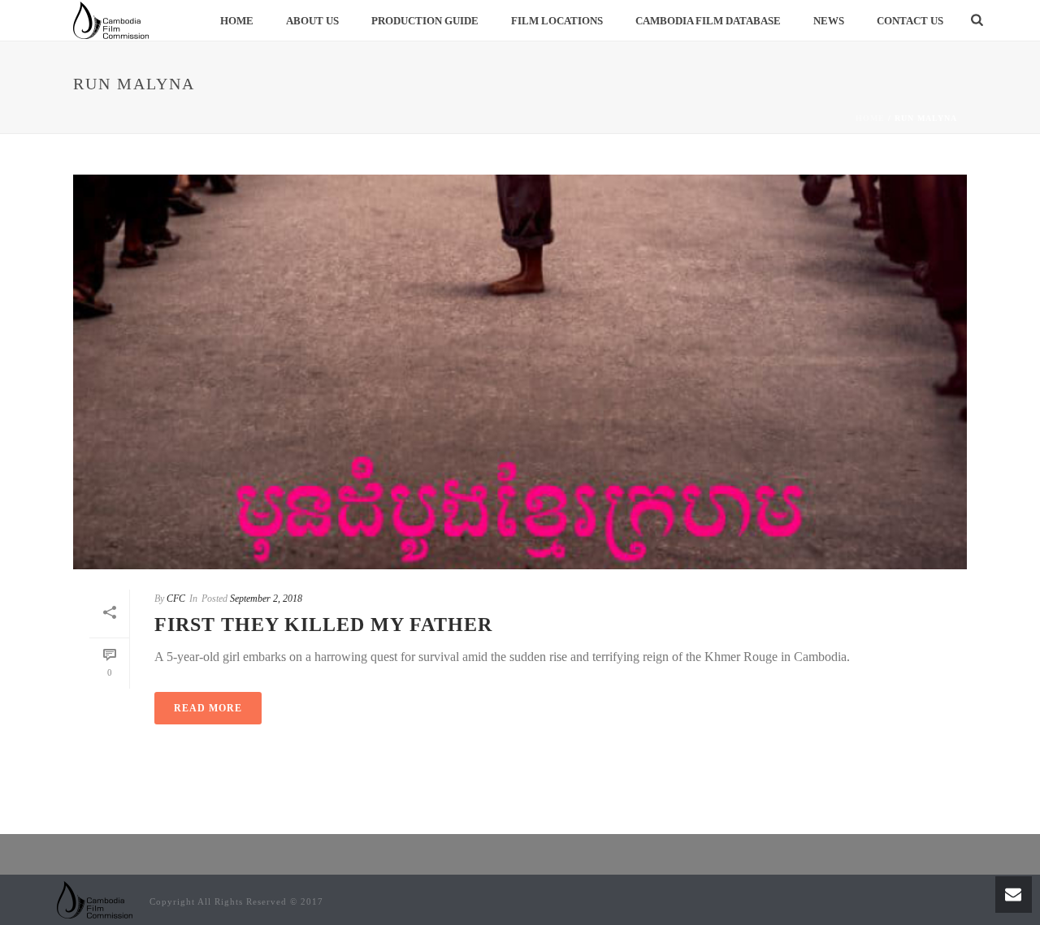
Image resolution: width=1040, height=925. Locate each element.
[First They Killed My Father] (520, 372)
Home (237, 21)
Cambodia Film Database (708, 21)
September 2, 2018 (266, 598)
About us (312, 21)
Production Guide (425, 21)
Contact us (910, 21)
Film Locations (557, 21)
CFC (176, 598)
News (828, 21)
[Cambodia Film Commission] (95, 899)
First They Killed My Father (323, 624)
